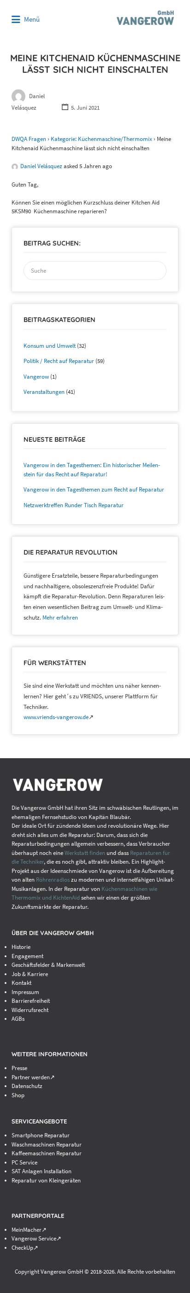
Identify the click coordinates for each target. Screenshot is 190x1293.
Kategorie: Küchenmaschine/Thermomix (101, 139)
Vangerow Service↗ (36, 1238)
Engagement (27, 956)
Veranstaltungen (44, 392)
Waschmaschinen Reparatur (47, 1144)
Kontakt (21, 983)
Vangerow (36, 376)
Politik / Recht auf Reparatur (59, 361)
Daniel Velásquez (41, 166)
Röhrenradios (53, 879)
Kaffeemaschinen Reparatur (47, 1153)
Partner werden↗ (33, 1077)
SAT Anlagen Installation (41, 1171)
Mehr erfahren (60, 617)
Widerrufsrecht (30, 1010)
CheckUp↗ (25, 1248)
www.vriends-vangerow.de (56, 717)
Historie (21, 947)
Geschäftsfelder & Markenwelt (48, 965)
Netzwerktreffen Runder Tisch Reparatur (74, 505)
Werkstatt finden (85, 853)
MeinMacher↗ (29, 1230)
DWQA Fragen (29, 139)
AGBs (18, 1019)
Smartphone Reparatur (41, 1135)
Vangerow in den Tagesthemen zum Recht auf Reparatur (94, 489)
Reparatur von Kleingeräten (46, 1180)
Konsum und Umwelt (50, 346)
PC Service (24, 1162)
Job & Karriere (30, 974)
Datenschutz (27, 1086)
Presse (19, 1068)
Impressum (25, 992)
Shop (18, 1095)
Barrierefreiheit (31, 1001)
